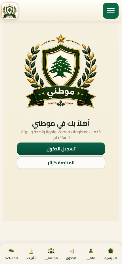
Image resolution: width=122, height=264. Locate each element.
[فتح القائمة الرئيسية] (111, 11)
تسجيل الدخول (61, 148)
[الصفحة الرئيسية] (10, 11)
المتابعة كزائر (61, 162)
